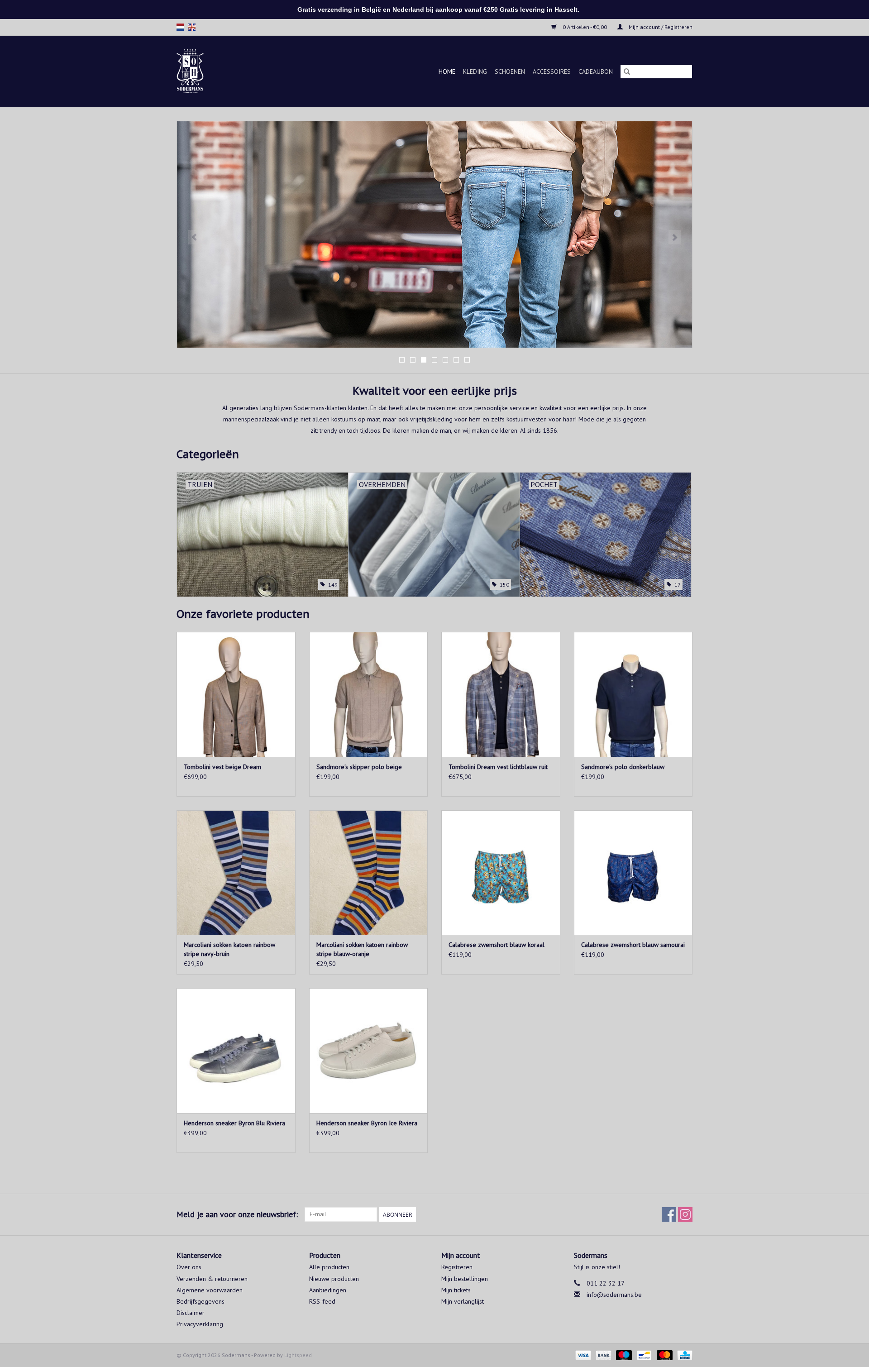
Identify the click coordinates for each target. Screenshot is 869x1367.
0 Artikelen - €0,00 (584, 27)
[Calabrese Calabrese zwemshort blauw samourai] (633, 872)
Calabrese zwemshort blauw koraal (496, 945)
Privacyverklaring (200, 1324)
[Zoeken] (627, 71)
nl (180, 27)
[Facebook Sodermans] (669, 1214)
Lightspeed (298, 1355)
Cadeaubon (595, 71)
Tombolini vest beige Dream (222, 767)
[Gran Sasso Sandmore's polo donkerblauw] (633, 694)
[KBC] (683, 1354)
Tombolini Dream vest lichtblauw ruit (498, 767)
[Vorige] (194, 237)
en (192, 27)
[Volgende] (674, 237)
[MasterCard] (664, 1354)
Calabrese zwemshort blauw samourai (633, 945)
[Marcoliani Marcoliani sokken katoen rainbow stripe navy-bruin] (236, 872)
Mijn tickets (456, 1290)
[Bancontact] (643, 1354)
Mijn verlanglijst (462, 1301)
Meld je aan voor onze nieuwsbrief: (237, 1214)
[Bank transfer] (602, 1354)
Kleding (475, 71)
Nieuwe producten (334, 1279)
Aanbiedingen (327, 1290)
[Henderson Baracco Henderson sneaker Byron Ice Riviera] (368, 1050)
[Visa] (582, 1354)
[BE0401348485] (201, 71)
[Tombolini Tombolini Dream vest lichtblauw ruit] (500, 694)
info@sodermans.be (614, 1295)
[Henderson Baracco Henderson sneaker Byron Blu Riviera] (236, 1050)
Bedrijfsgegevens (200, 1301)
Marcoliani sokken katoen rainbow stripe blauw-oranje (362, 949)
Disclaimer (191, 1313)
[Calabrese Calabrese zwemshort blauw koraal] (500, 872)
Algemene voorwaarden (210, 1290)
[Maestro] (623, 1354)
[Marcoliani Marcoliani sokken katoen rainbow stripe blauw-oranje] (368, 872)
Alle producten (329, 1267)
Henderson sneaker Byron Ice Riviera (366, 1123)
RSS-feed (322, 1301)
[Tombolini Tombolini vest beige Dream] (236, 694)
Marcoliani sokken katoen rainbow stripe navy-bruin (229, 949)
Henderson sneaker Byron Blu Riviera (234, 1123)
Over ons (189, 1267)
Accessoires (552, 71)
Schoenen (510, 71)
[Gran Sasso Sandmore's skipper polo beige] (368, 694)
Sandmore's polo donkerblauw (622, 767)
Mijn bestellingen (464, 1279)
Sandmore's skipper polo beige (359, 767)
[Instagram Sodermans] (685, 1214)
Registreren (457, 1267)
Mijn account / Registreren (659, 27)
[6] (434, 234)
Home (447, 71)
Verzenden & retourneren (212, 1279)
